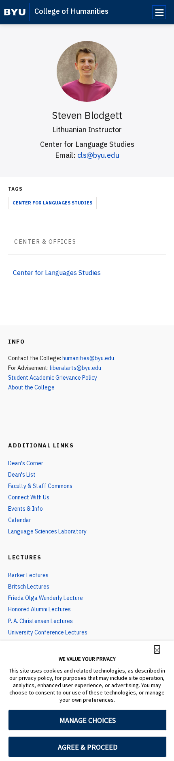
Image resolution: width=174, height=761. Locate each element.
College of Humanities (71, 11)
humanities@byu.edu (88, 358)
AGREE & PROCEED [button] (87, 747)
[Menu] (159, 12)
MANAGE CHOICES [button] (87, 720)
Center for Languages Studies (52, 203)
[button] (157, 649)
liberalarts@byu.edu (75, 368)
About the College (31, 387)
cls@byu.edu (98, 155)
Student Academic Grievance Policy (52, 377)
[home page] (15, 12)
